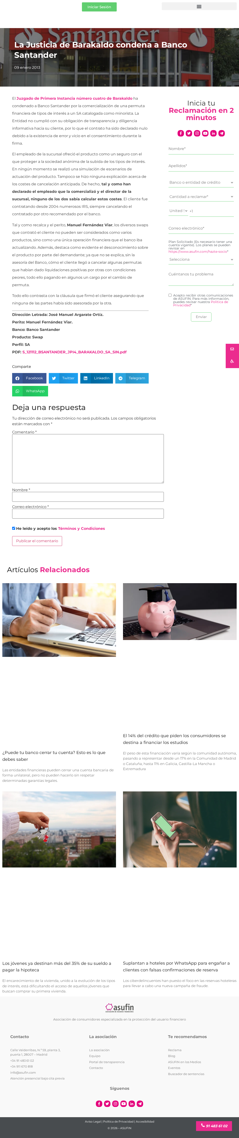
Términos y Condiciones (81, 528)
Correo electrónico (30, 507)
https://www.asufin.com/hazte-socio (198, 251)
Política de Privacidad (118, 1121)
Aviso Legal (93, 1121)
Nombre (21, 490)
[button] (199, 6)
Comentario (24, 432)
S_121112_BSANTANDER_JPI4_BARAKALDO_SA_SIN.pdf (74, 352)
